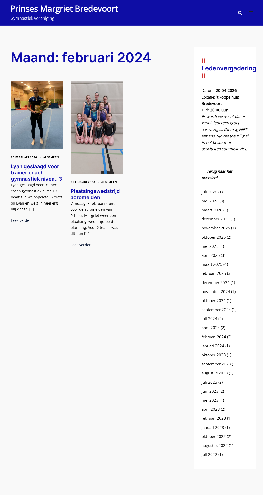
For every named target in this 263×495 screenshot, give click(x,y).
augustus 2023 (215, 372)
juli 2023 (209, 382)
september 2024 (216, 309)
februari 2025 (214, 273)
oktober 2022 (214, 436)
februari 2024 (214, 336)
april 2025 (211, 255)
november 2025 (216, 228)
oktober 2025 (214, 237)
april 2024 (211, 327)
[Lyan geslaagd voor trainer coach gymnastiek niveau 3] (37, 114)
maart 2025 (212, 264)
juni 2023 (210, 391)
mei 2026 (210, 201)
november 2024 (216, 291)
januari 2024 (213, 345)
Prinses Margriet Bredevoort (64, 8)
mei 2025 (210, 246)
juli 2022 (209, 454)
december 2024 (216, 282)
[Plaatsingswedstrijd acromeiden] (97, 126)
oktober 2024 (214, 300)
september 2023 (216, 363)
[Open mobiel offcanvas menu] (251, 13)
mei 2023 (210, 400)
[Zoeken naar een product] (240, 13)
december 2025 (216, 219)
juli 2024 (209, 318)
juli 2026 (209, 192)
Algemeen (51, 157)
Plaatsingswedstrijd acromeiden (95, 194)
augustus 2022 (215, 445)
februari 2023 (214, 418)
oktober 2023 (214, 354)
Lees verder (21, 220)
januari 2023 (213, 427)
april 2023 (211, 409)
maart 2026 (212, 210)
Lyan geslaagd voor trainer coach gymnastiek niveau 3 (36, 172)
